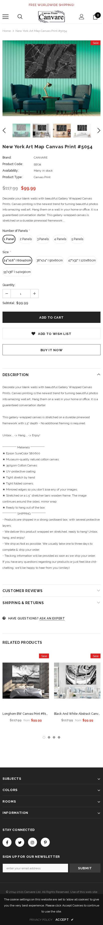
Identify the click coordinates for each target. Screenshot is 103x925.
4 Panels (60, 239)
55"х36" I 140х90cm (17, 272)
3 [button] (54, 737)
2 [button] (49, 737)
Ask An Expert (52, 618)
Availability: (10, 170)
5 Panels (77, 239)
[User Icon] (81, 16)
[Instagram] (32, 842)
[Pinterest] (45, 842)
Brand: (7, 157)
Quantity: (8, 285)
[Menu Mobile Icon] (5, 17)
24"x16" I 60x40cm (17, 260)
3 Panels (43, 239)
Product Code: (12, 164)
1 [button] (44, 737)
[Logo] (51, 16)
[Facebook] (7, 842)
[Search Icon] (20, 16)
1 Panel (9, 239)
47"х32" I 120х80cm (82, 260)
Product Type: (12, 177)
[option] (51, 78)
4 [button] (59, 737)
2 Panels (26, 239)
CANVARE (41, 157)
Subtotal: (8, 303)
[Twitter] (19, 842)
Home (6, 31)
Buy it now (51, 350)
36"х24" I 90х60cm (49, 260)
